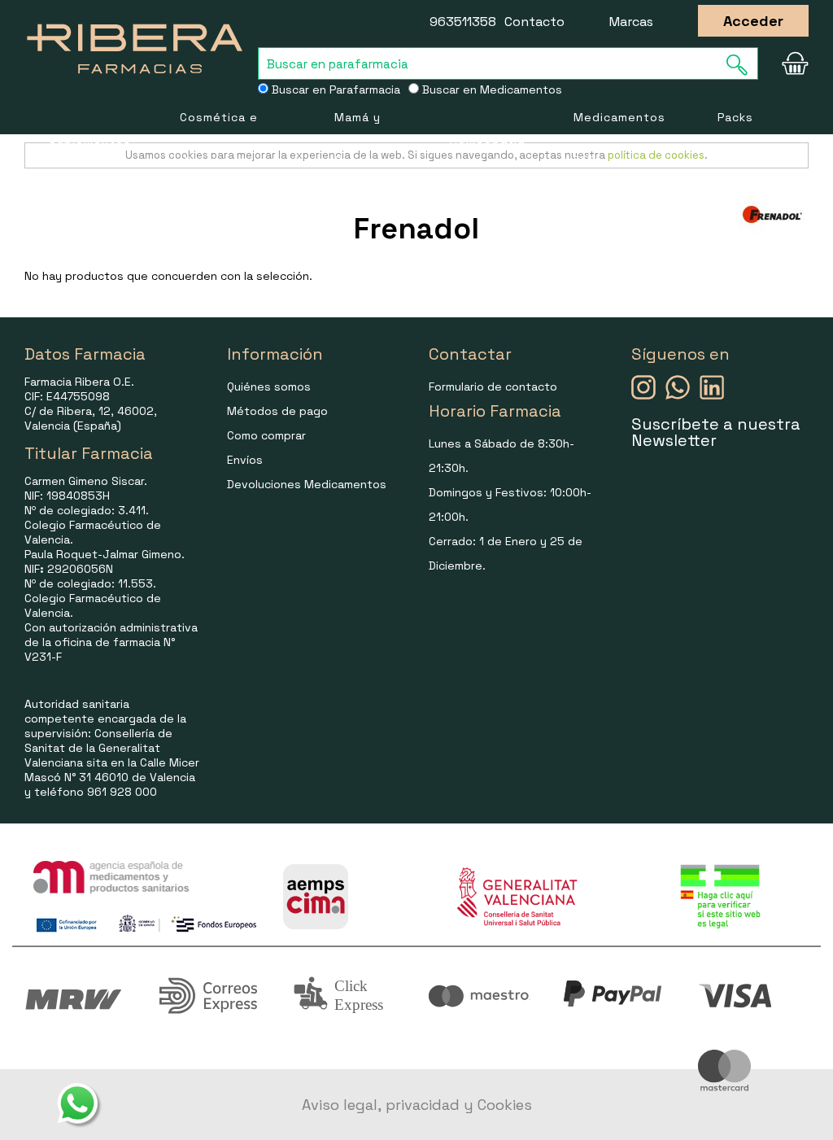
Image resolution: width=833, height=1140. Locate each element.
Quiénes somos (269, 386)
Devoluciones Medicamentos (306, 484)
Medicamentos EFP (619, 139)
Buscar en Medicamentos (490, 89)
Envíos (245, 459)
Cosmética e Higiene (219, 139)
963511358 (463, 21)
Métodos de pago (277, 411)
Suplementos (90, 139)
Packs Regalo (739, 139)
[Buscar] (742, 64)
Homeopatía (487, 139)
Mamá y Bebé (357, 139)
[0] (792, 63)
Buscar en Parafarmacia (334, 89)
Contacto (534, 21)
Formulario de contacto (493, 386)
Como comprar (266, 435)
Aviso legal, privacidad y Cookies (417, 1104)
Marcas (631, 21)
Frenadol (416, 228)
